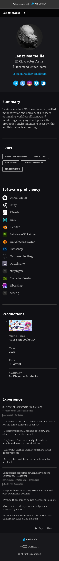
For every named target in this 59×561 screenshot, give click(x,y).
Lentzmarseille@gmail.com (30, 73)
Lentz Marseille (13, 13)
